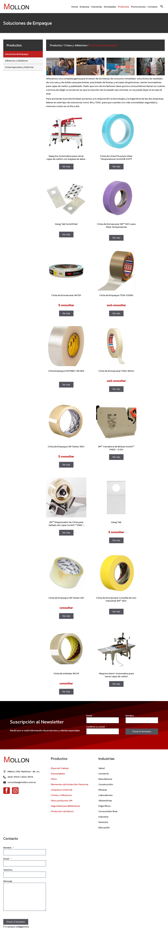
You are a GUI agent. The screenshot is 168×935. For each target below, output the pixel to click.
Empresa (84, 6)
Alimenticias (105, 800)
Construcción (105, 784)
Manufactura (105, 779)
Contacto (152, 6)
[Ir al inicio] (16, 6)
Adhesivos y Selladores (16, 60)
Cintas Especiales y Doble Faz (19, 67)
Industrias (96, 6)
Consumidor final (107, 811)
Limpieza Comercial (61, 790)
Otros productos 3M (61, 800)
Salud (101, 768)
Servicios (103, 822)
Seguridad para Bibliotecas (65, 806)
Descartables (58, 773)
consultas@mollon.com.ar (22, 782)
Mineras (102, 790)
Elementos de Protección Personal (69, 784)
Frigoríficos (104, 806)
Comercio (103, 773)
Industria (103, 817)
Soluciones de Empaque (16, 54)
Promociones (138, 6)
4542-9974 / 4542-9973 (20, 777)
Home (74, 6)
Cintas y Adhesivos (75, 45)
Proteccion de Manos (62, 811)
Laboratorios (105, 795)
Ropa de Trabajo (60, 768)
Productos (123, 6)
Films (54, 779)
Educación (104, 827)
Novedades (110, 6)
